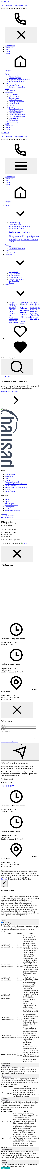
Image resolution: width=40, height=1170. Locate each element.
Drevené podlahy (14, 76)
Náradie (11, 105)
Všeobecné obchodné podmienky (16, 484)
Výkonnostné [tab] (5, 1075)
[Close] (21, 35)
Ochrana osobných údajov (9, 742)
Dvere (7, 89)
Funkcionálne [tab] (5, 1064)
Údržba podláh (14, 103)
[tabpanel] (20, 994)
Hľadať (7, 376)
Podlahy (7, 74)
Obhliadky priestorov (16, 111)
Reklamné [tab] (4, 1147)
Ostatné (7, 508)
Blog (6, 49)
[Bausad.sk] (5, 2)
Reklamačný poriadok (12, 482)
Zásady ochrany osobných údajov (16, 487)
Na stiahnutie (9, 476)
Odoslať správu (20, 744)
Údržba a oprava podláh (17, 114)
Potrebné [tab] (4, 920)
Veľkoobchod (13, 120)
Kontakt (7, 53)
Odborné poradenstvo (16, 109)
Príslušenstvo (9, 92)
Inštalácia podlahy (15, 113)
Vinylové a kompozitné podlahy (19, 79)
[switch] (2, 1065)
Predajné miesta (10, 491)
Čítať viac (4, 879)
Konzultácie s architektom (17, 116)
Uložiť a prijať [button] (5, 1168)
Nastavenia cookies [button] (14, 879)
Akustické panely (14, 85)
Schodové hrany (14, 98)
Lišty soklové (13, 94)
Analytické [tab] (4, 1098)
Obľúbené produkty (11, 122)
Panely (7, 83)
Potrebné (6, 922)
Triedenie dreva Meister (12, 510)
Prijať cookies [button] (26, 879)
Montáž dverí (13, 118)
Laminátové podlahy (15, 78)
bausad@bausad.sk (21, 5)
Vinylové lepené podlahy (17, 81)
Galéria (7, 51)
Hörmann (12, 91)
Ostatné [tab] (3, 1161)
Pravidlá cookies (10, 486)
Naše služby (9, 107)
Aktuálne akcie (10, 46)
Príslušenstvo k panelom (17, 87)
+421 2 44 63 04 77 (7, 5)
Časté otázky (9, 47)
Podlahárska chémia (15, 100)
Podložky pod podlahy (16, 102)
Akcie (7, 124)
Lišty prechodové (14, 96)
